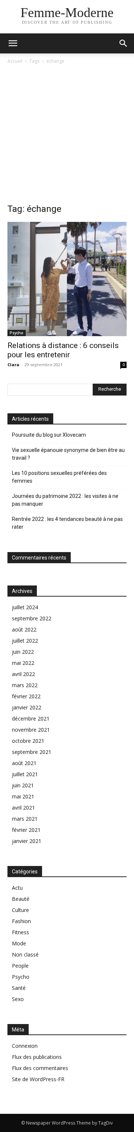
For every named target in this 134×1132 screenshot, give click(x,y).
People (20, 965)
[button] (123, 43)
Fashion (21, 921)
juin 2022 (23, 651)
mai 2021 (23, 796)
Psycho (16, 332)
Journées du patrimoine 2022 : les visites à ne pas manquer (65, 500)
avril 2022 (23, 673)
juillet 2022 (25, 640)
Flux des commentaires (40, 1068)
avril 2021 (23, 807)
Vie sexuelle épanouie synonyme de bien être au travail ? (68, 454)
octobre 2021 (28, 740)
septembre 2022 (31, 618)
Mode (19, 943)
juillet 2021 (25, 774)
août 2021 (24, 763)
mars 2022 (25, 685)
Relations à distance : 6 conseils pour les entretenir (63, 350)
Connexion (25, 1045)
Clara (13, 364)
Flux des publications (37, 1056)
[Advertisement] (67, 136)
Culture (20, 909)
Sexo (18, 999)
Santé (19, 987)
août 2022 (24, 629)
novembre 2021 (31, 729)
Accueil (14, 61)
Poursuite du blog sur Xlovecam (49, 435)
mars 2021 (25, 818)
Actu (17, 887)
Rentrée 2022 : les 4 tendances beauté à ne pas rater (67, 523)
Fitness (20, 932)
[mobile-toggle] (13, 43)
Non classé (25, 954)
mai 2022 (23, 662)
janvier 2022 (26, 707)
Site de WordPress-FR (38, 1079)
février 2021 (26, 829)
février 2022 (26, 696)
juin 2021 (23, 785)
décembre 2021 (31, 718)
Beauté (20, 898)
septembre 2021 (31, 751)
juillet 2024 (25, 607)
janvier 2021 (26, 840)
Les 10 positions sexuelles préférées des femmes (59, 477)
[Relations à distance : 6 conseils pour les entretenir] (67, 279)
